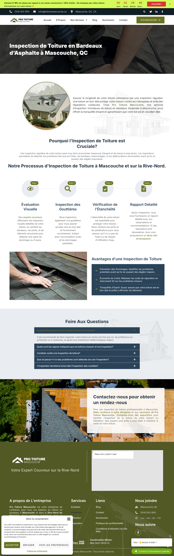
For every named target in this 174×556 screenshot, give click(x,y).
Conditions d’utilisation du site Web (111, 530)
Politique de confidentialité (37, 551)
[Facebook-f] (138, 532)
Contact (123, 20)
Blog (94, 20)
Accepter (12, 545)
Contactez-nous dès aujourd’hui (134, 415)
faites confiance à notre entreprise (111, 412)
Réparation (76, 523)
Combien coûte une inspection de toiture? (58, 353)
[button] (68, 519)
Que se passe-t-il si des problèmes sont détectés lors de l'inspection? (73, 359)
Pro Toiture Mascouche (128, 104)
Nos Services (77, 20)
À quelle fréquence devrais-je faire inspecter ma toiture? (66, 330)
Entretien (75, 507)
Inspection (76, 512)
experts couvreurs (32, 217)
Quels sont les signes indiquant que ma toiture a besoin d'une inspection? (75, 346)
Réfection (76, 517)
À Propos (61, 20)
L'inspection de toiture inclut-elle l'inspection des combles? (67, 366)
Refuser (28, 545)
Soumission (108, 20)
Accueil (47, 20)
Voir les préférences (54, 545)
